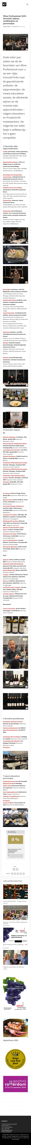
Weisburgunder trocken (10, 521)
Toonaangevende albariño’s (11, 741)
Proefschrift (14, 26)
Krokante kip (7, 200)
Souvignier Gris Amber (10, 515)
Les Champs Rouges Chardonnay (13, 506)
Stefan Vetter (7, 786)
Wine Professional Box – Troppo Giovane (14, 901)
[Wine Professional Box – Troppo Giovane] (15, 891)
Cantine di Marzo (8, 803)
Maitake (5, 343)
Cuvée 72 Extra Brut (9, 608)
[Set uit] (29, 1139)
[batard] (15, 427)
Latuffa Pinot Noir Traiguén (11, 587)
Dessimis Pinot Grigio (9, 534)
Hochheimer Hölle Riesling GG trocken (15, 463)
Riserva (5, 581)
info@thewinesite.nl (7, 1130)
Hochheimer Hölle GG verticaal (12, 721)
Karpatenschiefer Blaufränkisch (13, 564)
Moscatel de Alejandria (10, 547)
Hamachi (6, 357)
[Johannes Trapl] (15, 668)
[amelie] (15, 386)
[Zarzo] (15, 264)
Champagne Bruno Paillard (11, 737)
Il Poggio (5, 574)
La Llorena (6, 493)
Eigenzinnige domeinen (10, 730)
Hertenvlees (6, 211)
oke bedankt (10, 1142)
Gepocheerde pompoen (10, 162)
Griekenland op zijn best (10, 781)
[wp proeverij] (15, 50)
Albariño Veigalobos (9, 437)
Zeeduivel (6, 332)
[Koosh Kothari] (15, 283)
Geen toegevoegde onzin (10, 792)
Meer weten (20, 1142)
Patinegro (6, 482)
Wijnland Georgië (8, 783)
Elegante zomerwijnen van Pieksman (13, 967)
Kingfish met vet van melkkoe (12, 187)
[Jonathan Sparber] (15, 243)
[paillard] (15, 769)
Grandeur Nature (8, 594)
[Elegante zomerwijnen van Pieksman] (15, 957)
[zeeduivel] (15, 406)
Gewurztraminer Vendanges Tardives (14, 443)
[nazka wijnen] (15, 688)
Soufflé (5, 151)
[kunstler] (15, 709)
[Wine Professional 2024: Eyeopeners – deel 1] (15, 935)
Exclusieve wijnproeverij (10, 728)
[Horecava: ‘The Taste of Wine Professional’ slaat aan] (15, 912)
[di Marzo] (15, 633)
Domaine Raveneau (9, 456)
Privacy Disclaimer (6, 1132)
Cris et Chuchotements (10, 540)
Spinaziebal (6, 289)
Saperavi (5, 559)
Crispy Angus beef (8, 313)
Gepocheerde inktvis (9, 300)
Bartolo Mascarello (9, 570)
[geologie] (15, 826)
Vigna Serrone (7, 500)
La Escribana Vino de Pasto (11, 450)
